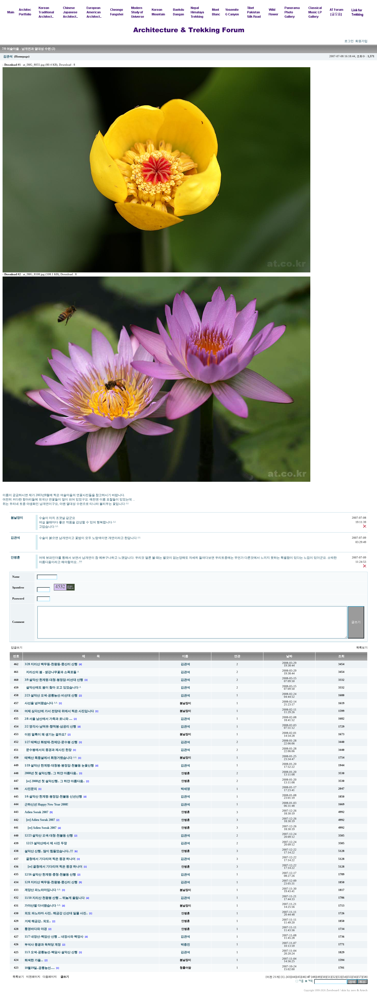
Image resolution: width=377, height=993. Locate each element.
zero (353, 990)
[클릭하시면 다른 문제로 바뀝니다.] (64, 587)
